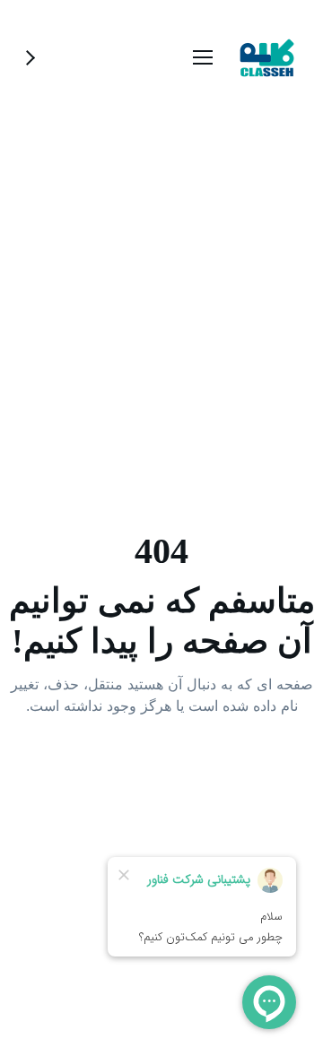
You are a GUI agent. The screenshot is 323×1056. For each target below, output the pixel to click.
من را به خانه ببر (162, 778)
